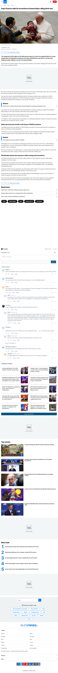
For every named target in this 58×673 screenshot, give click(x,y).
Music (15, 615)
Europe (2, 633)
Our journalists (33, 648)
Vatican (12, 5)
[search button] (39, 600)
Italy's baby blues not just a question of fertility (13, 140)
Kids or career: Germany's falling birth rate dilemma (13, 196)
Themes (3, 630)
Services (3, 655)
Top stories (5, 442)
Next (31, 639)
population (39, 201)
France (43, 608)
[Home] (1, 5)
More (2, 659)
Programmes (4, 648)
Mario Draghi (12, 201)
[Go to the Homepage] (5, 1)
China (29, 619)
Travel (31, 642)
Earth (2, 639)
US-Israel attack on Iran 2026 (20, 608)
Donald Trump (16, 612)
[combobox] (29, 600)
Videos (31, 645)
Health (2, 642)
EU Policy (32, 636)
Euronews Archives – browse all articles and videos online (14, 651)
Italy (21, 201)
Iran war (34, 615)
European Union (35, 612)
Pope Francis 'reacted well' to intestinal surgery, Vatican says (15, 189)
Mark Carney (25, 615)
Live (55, 1)
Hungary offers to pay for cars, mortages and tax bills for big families (17, 193)
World (8, 5)
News (5, 5)
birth (4, 201)
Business (3, 636)
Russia (25, 612)
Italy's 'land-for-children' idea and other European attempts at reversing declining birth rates (24, 106)
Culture (2, 645)
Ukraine (42, 615)
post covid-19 (29, 201)
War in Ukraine (34, 608)
